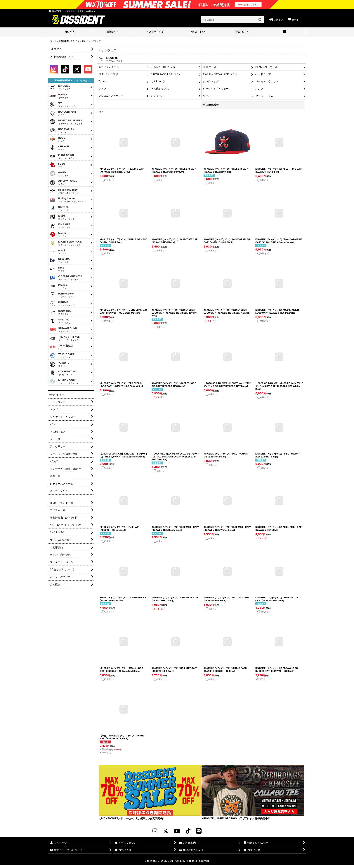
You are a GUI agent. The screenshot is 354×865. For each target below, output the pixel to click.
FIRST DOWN (66, 156)
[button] (284, 32)
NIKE (61, 269)
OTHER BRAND (67, 373)
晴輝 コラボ (210, 67)
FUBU (61, 165)
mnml (62, 252)
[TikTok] (188, 831)
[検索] (260, 20)
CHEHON (63, 148)
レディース (157, 95)
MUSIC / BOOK (68, 382)
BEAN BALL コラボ (266, 67)
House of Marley (69, 191)
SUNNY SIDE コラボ (163, 67)
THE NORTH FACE (69, 338)
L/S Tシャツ (158, 81)
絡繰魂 (66, 217)
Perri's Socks (66, 295)
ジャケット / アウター (216, 88)
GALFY (63, 174)
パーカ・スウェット (267, 81)
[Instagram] (154, 831)
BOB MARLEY (66, 131)
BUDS (61, 139)
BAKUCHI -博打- (67, 113)
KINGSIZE (64, 87)
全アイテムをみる (108, 67)
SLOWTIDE (64, 312)
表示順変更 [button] (212, 104)
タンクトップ (210, 81)
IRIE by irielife (72, 200)
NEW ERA (64, 260)
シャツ (102, 88)
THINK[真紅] (65, 347)
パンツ (259, 88)
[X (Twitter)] (165, 831)
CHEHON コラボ (108, 74)
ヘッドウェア (263, 74)
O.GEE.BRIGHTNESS (70, 278)
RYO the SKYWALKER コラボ (220, 74)
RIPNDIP (66, 304)
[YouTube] (177, 831)
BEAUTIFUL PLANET (70, 122)
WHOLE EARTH (67, 356)
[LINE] (199, 831)
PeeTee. (63, 96)
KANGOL (63, 208)
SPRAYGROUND (67, 330)
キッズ (207, 95)
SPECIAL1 (65, 321)
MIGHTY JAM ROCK (70, 243)
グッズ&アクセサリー (110, 95)
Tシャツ (103, 81)
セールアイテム (264, 95)
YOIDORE (63, 364)
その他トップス (160, 88)
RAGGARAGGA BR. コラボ (166, 74)
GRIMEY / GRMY (67, 182)
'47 (67, 105)
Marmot (63, 234)
